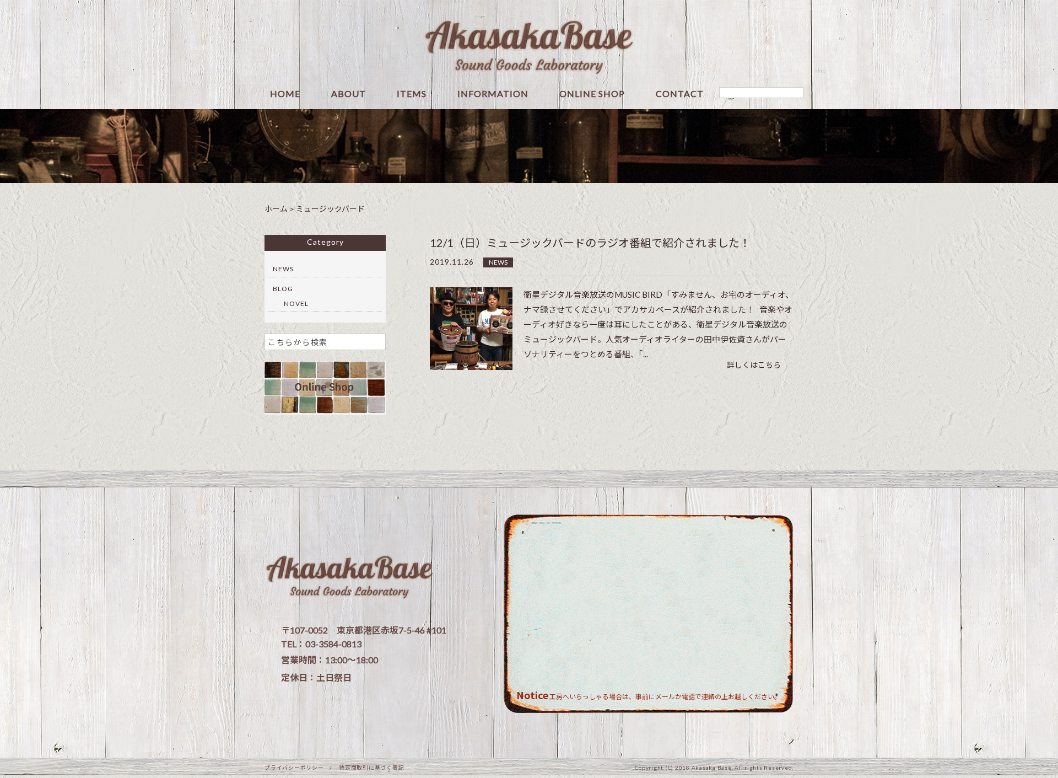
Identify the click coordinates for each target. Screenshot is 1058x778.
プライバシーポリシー (294, 767)
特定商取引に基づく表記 (371, 767)
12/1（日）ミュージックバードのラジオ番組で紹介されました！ (590, 242)
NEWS (498, 262)
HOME (285, 94)
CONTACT (680, 94)
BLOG (283, 289)
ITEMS (412, 94)
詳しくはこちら (754, 364)
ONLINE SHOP (592, 94)
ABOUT (348, 94)
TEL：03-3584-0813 (321, 644)
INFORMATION (492, 94)
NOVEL (296, 303)
